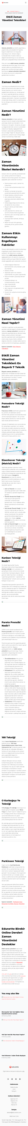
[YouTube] (20, 1079)
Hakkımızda (14, 1087)
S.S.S (14, 1089)
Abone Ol (14, 1104)
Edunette (19, 962)
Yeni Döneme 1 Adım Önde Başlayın (13, 1055)
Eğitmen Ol (14, 1099)
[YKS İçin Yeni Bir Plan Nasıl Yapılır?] (14, 1026)
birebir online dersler (8, 981)
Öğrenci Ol (14, 1101)
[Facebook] (8, 1079)
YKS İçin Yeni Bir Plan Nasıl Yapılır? (13, 1034)
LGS (10, 974)
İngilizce (23, 976)
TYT (3, 974)
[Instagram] (16, 1079)
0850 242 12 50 (14, 1116)
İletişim (14, 1091)
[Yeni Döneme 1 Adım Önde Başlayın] (14, 1047)
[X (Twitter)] (12, 1079)
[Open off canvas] (25, 2)
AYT (6, 974)
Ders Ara (14, 1103)
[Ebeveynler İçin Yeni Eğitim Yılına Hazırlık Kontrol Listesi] (14, 1003)
